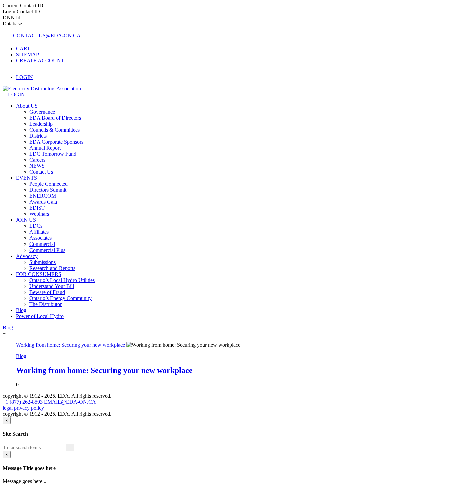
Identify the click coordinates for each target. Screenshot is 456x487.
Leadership (41, 124)
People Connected (48, 184)
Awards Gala (43, 202)
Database (12, 23)
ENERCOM (42, 196)
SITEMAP (27, 54)
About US (27, 106)
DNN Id (11, 17)
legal (8, 408)
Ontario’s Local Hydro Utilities (62, 280)
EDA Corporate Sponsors (56, 142)
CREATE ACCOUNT (40, 60)
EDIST (37, 208)
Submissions (42, 262)
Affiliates (39, 232)
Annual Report (45, 148)
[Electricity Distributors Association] (42, 88)
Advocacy (27, 256)
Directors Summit (47, 190)
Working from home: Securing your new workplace (104, 370)
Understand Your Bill (51, 286)
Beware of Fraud (47, 292)
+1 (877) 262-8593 (23, 402)
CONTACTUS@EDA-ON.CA (46, 35)
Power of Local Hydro (40, 316)
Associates (40, 238)
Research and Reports (52, 268)
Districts (38, 136)
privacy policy (29, 408)
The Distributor (45, 304)
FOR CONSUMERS (38, 274)
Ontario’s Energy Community (60, 298)
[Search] (70, 447)
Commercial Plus (47, 250)
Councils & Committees (54, 130)
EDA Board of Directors (55, 118)
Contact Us (41, 172)
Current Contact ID (23, 5)
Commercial (42, 244)
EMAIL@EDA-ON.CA (70, 402)
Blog (21, 310)
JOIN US (26, 220)
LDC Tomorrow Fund (52, 154)
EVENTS (26, 178)
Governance (42, 112)
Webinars (39, 214)
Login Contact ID (21, 11)
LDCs (35, 226)
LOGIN (16, 94)
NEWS (37, 166)
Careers (37, 160)
